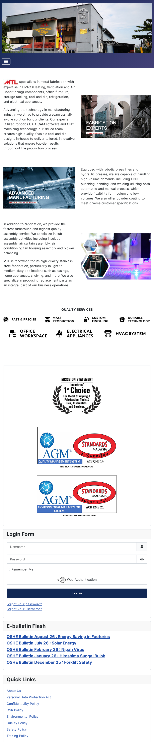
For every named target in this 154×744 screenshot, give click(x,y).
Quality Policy (17, 723)
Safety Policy (17, 729)
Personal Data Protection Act (29, 697)
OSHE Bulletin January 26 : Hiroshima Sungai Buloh (56, 656)
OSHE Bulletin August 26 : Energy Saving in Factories (58, 636)
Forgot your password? (24, 604)
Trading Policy (17, 736)
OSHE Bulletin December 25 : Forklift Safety (49, 662)
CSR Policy (15, 710)
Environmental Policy (22, 716)
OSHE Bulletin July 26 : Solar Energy (41, 643)
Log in (77, 593)
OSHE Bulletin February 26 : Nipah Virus (45, 649)
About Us (14, 691)
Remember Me (22, 569)
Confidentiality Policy (23, 704)
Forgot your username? (24, 609)
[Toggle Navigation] (6, 62)
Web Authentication (81, 580)
